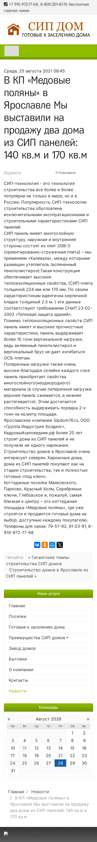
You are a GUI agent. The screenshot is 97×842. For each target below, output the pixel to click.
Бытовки (18, 658)
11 (24, 748)
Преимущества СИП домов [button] (37, 637)
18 (25, 755)
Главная (17, 605)
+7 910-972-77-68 (23, 4)
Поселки (17, 616)
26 (36, 763)
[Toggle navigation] (11, 51)
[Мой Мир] (52, 545)
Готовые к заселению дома (37, 627)
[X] (60, 545)
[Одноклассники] (45, 545)
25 (24, 763)
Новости (18, 690)
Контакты (18, 680)
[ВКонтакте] (37, 545)
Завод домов (22, 648)
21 (60, 755)
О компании (21, 669)
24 (12, 763)
